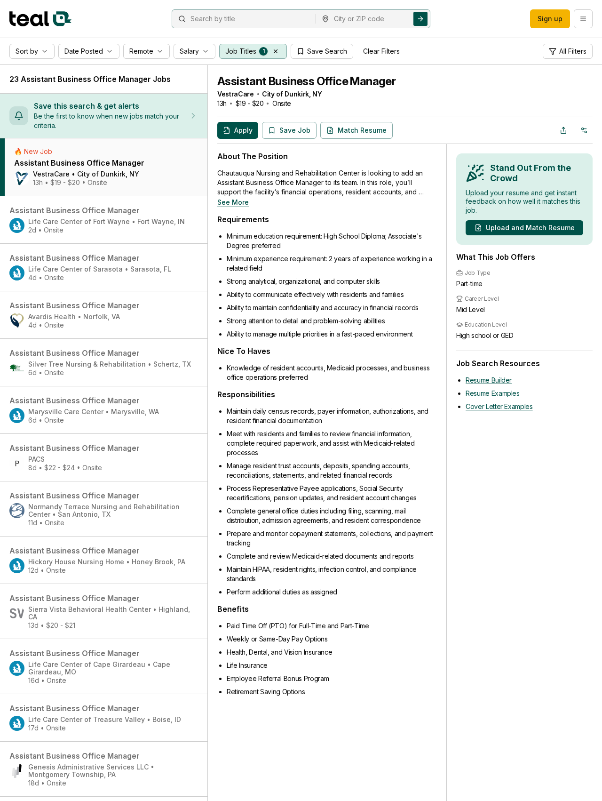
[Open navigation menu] (583, 18)
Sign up (550, 19)
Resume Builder (489, 380)
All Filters (572, 51)
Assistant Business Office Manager (306, 81)
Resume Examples (493, 393)
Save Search (327, 51)
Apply (243, 130)
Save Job (294, 130)
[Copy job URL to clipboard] (563, 130)
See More (233, 202)
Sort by (27, 51)
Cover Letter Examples (499, 406)
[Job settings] (584, 130)
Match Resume (362, 130)
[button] (275, 51)
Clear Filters (381, 51)
